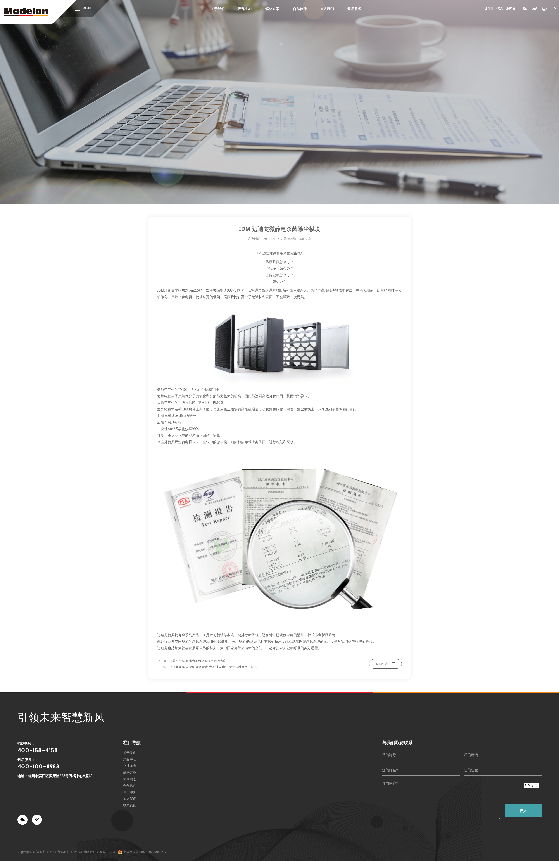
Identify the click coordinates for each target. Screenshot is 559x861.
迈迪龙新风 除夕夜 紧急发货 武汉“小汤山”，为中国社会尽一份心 (213, 667)
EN (554, 8)
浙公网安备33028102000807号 (144, 852)
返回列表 (382, 664)
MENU (87, 8)
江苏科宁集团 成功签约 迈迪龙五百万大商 (197, 661)
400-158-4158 (500, 9)
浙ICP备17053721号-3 (99, 852)
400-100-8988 (38, 766)
